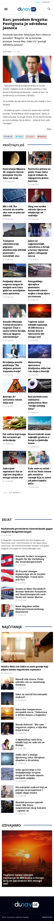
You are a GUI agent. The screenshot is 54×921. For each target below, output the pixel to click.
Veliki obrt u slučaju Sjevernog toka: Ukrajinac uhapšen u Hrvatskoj (30, 757)
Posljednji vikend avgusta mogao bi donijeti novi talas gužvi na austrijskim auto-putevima (14, 287)
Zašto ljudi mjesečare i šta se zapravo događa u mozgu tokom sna (13, 473)
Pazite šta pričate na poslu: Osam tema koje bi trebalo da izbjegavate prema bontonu (39, 174)
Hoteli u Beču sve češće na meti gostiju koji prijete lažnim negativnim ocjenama (24, 668)
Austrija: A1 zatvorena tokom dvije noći (12, 399)
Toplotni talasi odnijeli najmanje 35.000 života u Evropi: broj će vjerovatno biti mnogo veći (37, 329)
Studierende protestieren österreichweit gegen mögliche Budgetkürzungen (27, 530)
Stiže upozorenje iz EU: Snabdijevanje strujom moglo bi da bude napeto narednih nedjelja (29, 774)
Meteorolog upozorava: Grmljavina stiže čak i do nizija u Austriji (39, 367)
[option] (27, 858)
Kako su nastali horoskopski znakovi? (31, 696)
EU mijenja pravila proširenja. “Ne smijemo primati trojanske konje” (12, 367)
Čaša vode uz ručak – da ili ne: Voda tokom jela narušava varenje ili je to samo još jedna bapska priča (39, 476)
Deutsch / (46, 2)
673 (10, 492)
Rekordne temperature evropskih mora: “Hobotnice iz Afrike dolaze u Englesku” (31, 712)
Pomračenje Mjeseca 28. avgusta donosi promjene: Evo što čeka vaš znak (14, 173)
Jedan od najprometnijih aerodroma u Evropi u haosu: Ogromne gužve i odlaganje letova (38, 248)
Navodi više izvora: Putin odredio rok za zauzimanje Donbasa (30, 682)
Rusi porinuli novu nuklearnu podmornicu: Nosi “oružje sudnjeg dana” (38, 402)
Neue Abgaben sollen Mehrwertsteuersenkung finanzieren (29, 609)
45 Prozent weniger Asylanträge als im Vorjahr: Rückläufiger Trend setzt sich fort (30, 575)
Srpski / (38, 2)
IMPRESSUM (47, 917)
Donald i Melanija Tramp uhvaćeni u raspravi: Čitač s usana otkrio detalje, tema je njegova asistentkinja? (14, 329)
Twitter (20, 136)
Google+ (31, 136)
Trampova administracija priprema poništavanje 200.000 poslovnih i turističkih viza (14, 248)
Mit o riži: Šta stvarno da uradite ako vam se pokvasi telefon (14, 211)
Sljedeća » (17, 492)
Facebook (8, 136)
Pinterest (42, 136)
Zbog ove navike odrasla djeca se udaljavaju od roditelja (37, 211)
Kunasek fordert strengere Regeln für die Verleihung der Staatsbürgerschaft (30, 559)
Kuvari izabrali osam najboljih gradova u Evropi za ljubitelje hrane (39, 439)
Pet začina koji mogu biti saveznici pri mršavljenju (14, 437)
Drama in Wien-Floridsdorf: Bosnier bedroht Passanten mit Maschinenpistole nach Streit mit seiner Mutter (30, 593)
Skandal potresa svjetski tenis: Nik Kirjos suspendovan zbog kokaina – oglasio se (30, 806)
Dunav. (26, 917)
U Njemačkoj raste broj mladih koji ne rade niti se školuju (29, 742)
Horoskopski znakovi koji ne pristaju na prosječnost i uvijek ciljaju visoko (31, 790)
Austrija (7, 51)
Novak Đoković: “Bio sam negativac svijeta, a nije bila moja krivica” (31, 727)
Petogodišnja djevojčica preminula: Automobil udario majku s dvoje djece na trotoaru (39, 289)
